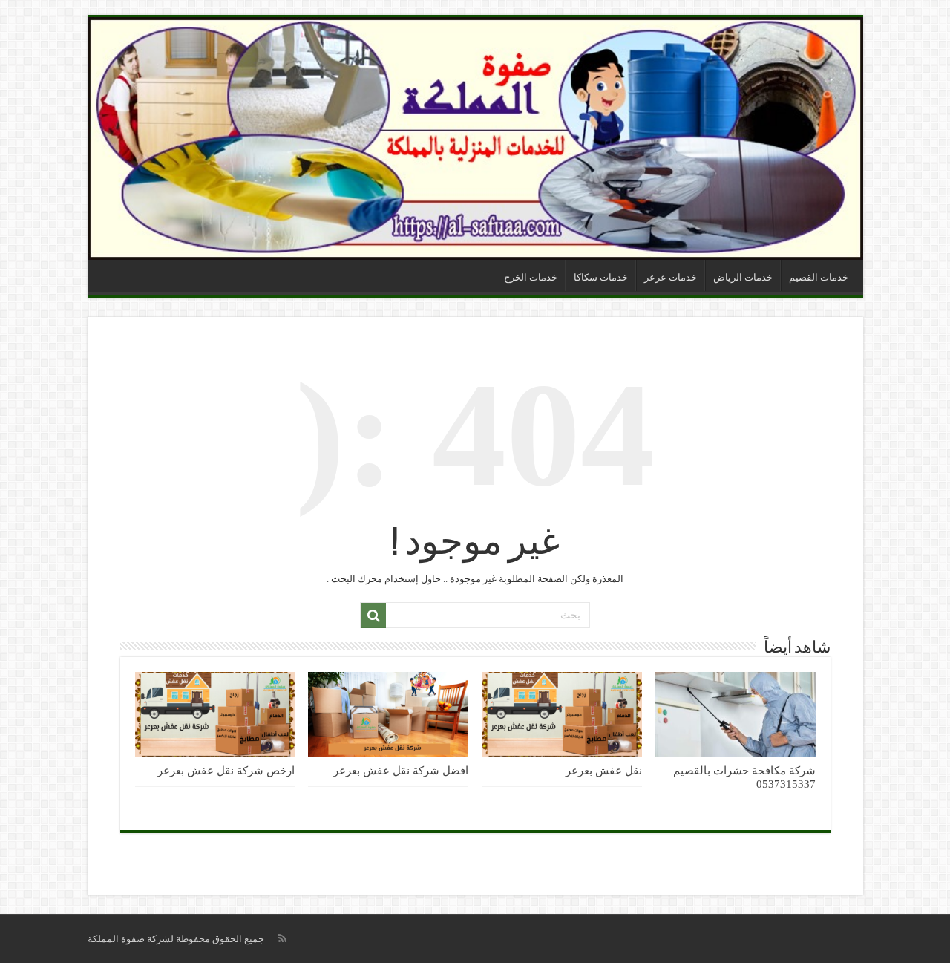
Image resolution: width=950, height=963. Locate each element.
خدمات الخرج (530, 277)
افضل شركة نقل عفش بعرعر (400, 770)
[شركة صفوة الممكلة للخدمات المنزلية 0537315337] (475, 138)
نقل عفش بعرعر (604, 770)
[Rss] (282, 938)
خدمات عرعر (670, 277)
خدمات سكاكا (601, 277)
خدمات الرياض (743, 277)
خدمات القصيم (818, 277)
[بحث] (373, 615)
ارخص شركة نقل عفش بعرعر (226, 770)
